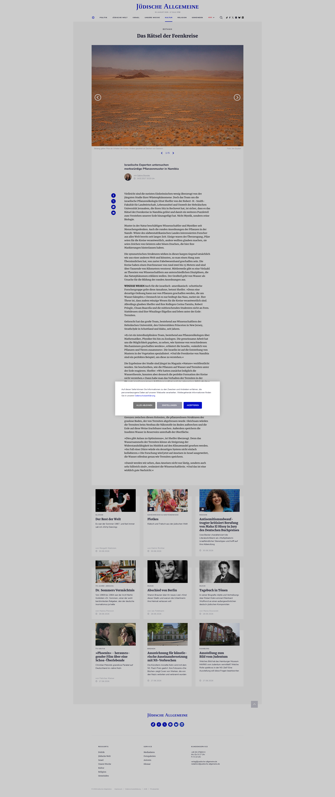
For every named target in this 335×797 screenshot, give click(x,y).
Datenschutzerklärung (145, 395)
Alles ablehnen (144, 405)
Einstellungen (169, 405)
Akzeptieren (193, 405)
